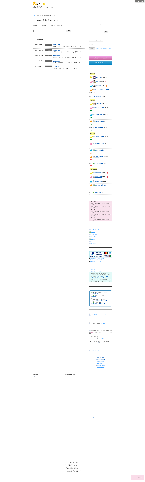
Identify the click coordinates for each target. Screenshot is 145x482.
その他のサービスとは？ (74, 386)
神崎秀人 (102, 150)
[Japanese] (102, 22)
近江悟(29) (56, 66)
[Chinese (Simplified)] (97, 22)
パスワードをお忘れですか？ (101, 48)
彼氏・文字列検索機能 (74, 407)
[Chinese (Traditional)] (98, 22)
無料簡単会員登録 (49, 11)
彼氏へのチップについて (95, 261)
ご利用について (60, 11)
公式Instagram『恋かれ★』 (75, 416)
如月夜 (99, 96)
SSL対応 (69, 432)
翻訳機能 (71, 405)
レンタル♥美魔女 (93, 415)
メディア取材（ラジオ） (96, 271)
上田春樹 (101, 127)
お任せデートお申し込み (95, 397)
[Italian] (93, 22)
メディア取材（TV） (96, 269)
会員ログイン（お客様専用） (97, 380)
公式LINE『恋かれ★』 (74, 420)
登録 (110, 48)
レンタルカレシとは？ (74, 382)
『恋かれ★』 (103, 323)
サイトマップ (109, 459)
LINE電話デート (93, 402)
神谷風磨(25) (56, 55)
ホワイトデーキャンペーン (96, 408)
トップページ (38, 11)
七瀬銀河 (98, 103)
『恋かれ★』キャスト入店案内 (100, 314)
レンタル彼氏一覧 (72, 11)
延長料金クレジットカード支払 (74, 447)
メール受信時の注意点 (72, 434)
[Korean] (100, 22)
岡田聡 (100, 181)
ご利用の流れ (70, 394)
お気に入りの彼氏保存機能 (75, 410)
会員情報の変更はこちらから (100, 62)
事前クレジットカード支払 (73, 445)
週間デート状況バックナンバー (97, 395)
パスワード (91, 44)
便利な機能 (69, 402)
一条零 (99, 192)
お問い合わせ (94, 11)
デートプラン (70, 396)
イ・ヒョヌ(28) (57, 61)
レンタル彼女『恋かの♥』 (95, 413)
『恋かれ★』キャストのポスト (100, 315)
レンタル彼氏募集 (83, 11)
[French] (92, 22)
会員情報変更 (94, 382)
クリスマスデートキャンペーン (97, 410)
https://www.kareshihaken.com (40, 379)
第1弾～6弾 (95, 293)
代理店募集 (69, 439)
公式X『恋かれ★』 (73, 418)
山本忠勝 (102, 114)
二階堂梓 (102, 136)
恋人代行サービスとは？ (74, 384)
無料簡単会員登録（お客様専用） (97, 377)
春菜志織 (98, 85)
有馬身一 (102, 156)
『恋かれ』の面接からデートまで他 (99, 300)
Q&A (68, 400)
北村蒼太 (98, 77)
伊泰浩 (100, 172)
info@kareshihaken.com (39, 382)
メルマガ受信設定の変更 (96, 388)
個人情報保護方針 (71, 430)
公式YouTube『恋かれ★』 (75, 414)
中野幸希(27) (56, 50)
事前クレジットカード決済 (96, 260)
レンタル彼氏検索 (71, 392)
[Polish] (95, 22)
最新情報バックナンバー (95, 393)
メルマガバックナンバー (95, 385)
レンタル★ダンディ (94, 417)
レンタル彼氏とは (71, 379)
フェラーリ (107, 89)
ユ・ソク (102, 107)
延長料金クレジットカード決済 (97, 258)
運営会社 (69, 443)
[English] (90, 22)
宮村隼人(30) (56, 44)
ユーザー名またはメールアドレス (96, 40)
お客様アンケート (94, 404)
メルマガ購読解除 (95, 390)
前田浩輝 (102, 121)
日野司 (100, 177)
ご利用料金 (69, 398)
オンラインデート (94, 399)
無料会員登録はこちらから (100, 58)
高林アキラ (103, 185)
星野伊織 (102, 143)
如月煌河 (101, 163)
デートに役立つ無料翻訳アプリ (76, 412)
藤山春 (98, 81)
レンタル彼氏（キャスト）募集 (74, 437)
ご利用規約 (69, 428)
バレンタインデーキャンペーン (97, 406)
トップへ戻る (139, 477)
